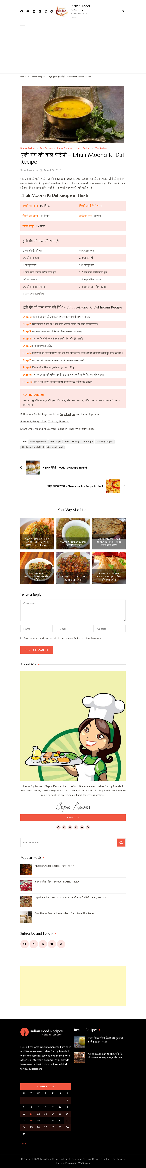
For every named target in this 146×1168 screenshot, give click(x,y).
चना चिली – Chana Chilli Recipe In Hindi (72, 578)
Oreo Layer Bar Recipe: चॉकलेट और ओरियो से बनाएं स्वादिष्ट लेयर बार (105, 1055)
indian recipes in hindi (33, 447)
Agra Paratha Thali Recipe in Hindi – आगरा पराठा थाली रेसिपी (109, 542)
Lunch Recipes (83, 148)
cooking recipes (38, 441)
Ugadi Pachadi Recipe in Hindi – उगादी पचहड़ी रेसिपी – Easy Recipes (70, 897)
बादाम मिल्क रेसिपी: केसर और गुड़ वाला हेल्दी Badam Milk (105, 1039)
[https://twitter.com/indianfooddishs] (43, 944)
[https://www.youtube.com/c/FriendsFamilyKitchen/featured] (52, 944)
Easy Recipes (46, 148)
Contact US (73, 817)
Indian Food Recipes (80, 8)
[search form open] (123, 11)
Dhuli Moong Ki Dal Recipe (79, 441)
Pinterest (63, 421)
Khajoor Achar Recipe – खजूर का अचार (55, 865)
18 (31, 1120)
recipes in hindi (56, 447)
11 (31, 1113)
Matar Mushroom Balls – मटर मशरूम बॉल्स (73, 543)
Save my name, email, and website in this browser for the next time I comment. (63, 638)
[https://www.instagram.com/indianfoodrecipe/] (34, 944)
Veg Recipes (101, 148)
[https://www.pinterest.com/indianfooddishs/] (61, 944)
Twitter (52, 421)
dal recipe (56, 441)
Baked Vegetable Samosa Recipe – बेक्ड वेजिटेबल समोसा (109, 576)
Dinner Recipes (27, 148)
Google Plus (40, 421)
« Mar (23, 1143)
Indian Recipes (64, 148)
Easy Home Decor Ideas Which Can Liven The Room (65, 913)
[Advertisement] (73, 52)
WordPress (84, 1163)
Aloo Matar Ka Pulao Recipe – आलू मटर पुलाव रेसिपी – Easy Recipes (37, 542)
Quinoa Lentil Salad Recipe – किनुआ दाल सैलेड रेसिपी (37, 576)
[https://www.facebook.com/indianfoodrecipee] (24, 944)
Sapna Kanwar (27, 170)
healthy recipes (105, 441)
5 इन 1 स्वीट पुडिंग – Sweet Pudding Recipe (57, 881)
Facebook (25, 421)
